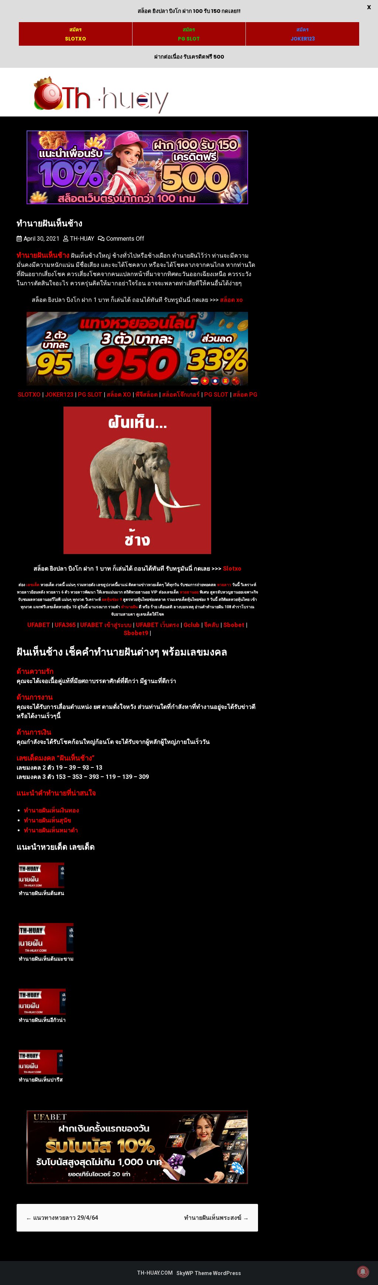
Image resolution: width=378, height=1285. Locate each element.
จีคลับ (211, 624)
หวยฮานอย (189, 592)
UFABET (38, 624)
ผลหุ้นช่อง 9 (112, 599)
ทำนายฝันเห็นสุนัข (47, 820)
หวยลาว (224, 584)
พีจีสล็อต (146, 394)
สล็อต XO (119, 394)
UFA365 (65, 624)
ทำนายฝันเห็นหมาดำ (51, 830)
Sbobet (233, 624)
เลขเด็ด (32, 584)
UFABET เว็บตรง (157, 624)
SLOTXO (29, 394)
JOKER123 (59, 394)
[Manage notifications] (363, 1272)
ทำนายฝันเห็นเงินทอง (51, 810)
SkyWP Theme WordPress (208, 1273)
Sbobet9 (136, 633)
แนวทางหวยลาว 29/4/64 (62, 1217)
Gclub (191, 624)
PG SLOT (90, 394)
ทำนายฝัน (129, 607)
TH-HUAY (82, 238)
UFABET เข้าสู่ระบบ (105, 624)
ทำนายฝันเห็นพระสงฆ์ (216, 1217)
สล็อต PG (245, 394)
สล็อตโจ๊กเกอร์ (181, 394)
